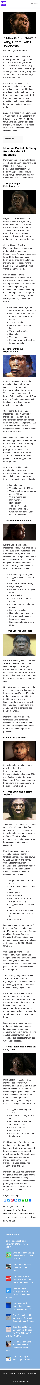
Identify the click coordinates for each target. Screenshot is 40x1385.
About (5, 1374)
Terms (20, 1377)
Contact (12, 1374)
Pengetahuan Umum (16, 1206)
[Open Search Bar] (26, 3)
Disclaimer (21, 1374)
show (18, 139)
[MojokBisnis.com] (3, 3)
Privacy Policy (32, 1374)
